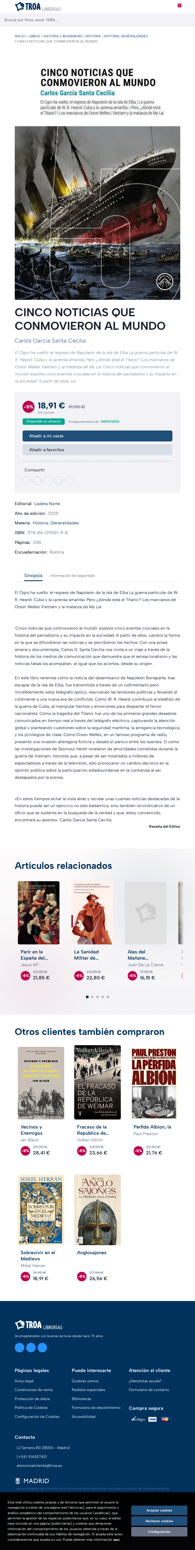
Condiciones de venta (34, 1389)
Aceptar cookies (159, 1510)
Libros (34, 36)
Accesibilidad (84, 1416)
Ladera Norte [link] (47, 503)
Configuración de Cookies (37, 1416)
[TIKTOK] (42, 1347)
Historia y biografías (62, 36)
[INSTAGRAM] (19, 1347)
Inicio (20, 36)
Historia (93, 36)
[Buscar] (187, 19)
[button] (87, 996)
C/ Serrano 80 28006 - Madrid (43, 1447)
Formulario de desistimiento (96, 1407)
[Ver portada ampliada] (97, 176)
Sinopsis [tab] (33, 575)
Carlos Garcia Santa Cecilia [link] (50, 340)
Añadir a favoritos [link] (46, 449)
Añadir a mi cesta (46, 436)
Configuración (159, 1532)
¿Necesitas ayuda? (145, 1381)
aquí (116, 1540)
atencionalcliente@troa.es (39, 1465)
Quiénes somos (85, 1381)
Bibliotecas (81, 1399)
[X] (31, 1347)
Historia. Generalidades (126, 36)
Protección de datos (32, 1399)
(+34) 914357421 (32, 1456)
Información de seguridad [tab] (72, 575)
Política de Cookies (31, 1407)
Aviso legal (24, 1381)
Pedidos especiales (88, 1389)
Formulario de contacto (149, 1389)
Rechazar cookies (159, 1521)
